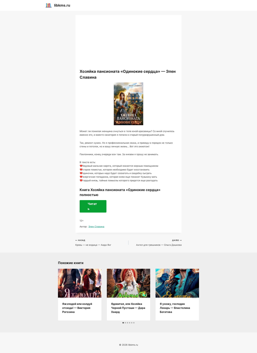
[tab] (123, 322)
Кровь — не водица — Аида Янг (93, 242)
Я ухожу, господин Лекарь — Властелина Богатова (175, 308)
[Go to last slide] (62, 294)
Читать (92, 206)
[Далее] (194, 294)
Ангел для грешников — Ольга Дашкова (159, 242)
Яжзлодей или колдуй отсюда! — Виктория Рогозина (77, 308)
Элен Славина (96, 226)
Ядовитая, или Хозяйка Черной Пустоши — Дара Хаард (128, 308)
